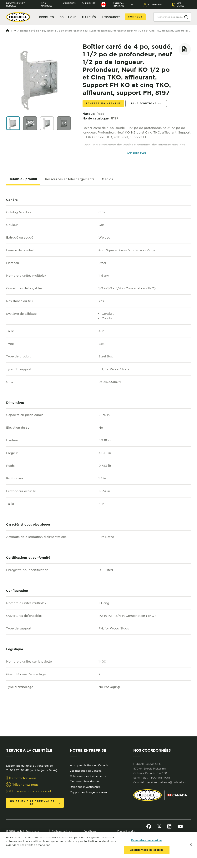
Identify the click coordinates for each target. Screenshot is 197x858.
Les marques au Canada (86, 770)
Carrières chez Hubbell (85, 781)
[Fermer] (191, 844)
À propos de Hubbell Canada (89, 765)
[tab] (23, 179)
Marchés (89, 17)
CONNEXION (155, 4)
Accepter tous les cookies (147, 850)
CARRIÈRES (69, 3)
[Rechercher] (186, 16)
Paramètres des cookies (146, 840)
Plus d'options (144, 103)
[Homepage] (8, 30)
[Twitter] (159, 826)
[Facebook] (148, 826)
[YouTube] (180, 826)
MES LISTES (180, 4)
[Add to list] (185, 49)
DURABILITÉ (88, 3)
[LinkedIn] (169, 826)
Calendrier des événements (88, 776)
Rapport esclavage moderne (88, 792)
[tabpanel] (98, 460)
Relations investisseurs (85, 786)
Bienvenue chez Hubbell (15, 4)
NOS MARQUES (46, 4)
